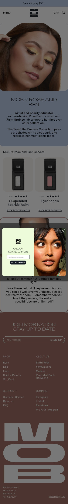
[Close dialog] (63, 231)
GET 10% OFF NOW (18, 262)
